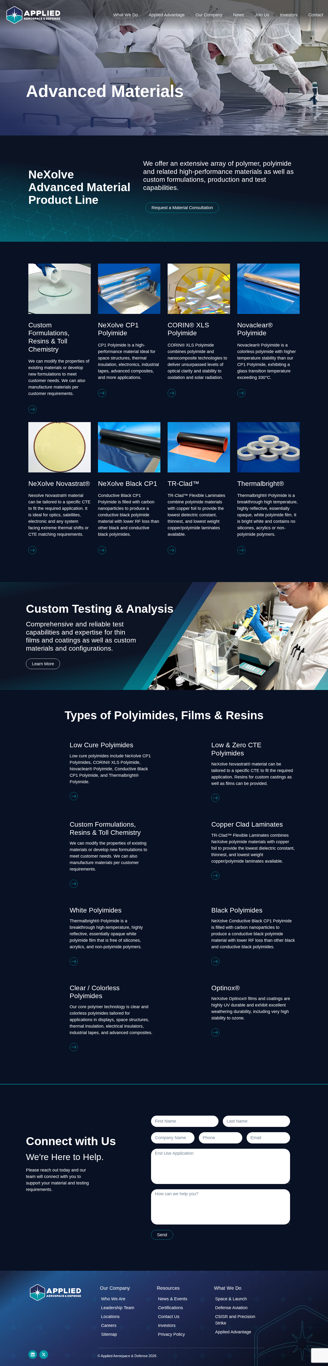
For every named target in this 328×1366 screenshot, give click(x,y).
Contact (315, 14)
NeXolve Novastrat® (59, 483)
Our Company (208, 14)
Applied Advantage (167, 14)
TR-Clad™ (183, 483)
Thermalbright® (260, 483)
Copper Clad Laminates (247, 824)
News (238, 14)
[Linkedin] (32, 1354)
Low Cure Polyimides (101, 745)
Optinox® (225, 988)
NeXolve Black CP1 (127, 483)
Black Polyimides (236, 910)
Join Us (262, 14)
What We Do (125, 14)
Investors (289, 14)
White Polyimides (95, 910)
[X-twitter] (43, 1354)
